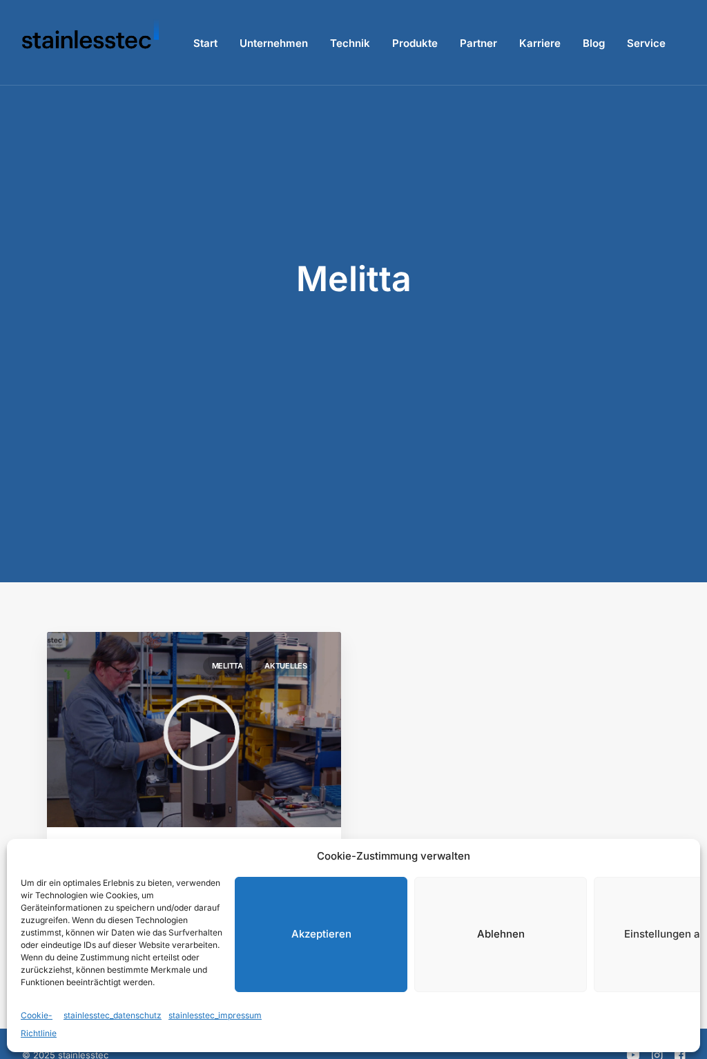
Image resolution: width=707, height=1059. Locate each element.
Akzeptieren (321, 933)
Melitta (227, 666)
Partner (478, 43)
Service (646, 43)
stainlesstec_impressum (215, 1015)
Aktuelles (285, 666)
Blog (594, 43)
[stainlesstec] (90, 43)
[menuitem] (205, 43)
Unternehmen (274, 43)
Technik (350, 43)
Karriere (540, 43)
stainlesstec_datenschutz (113, 1015)
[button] (194, 729)
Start (205, 43)
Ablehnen (501, 933)
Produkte (415, 43)
